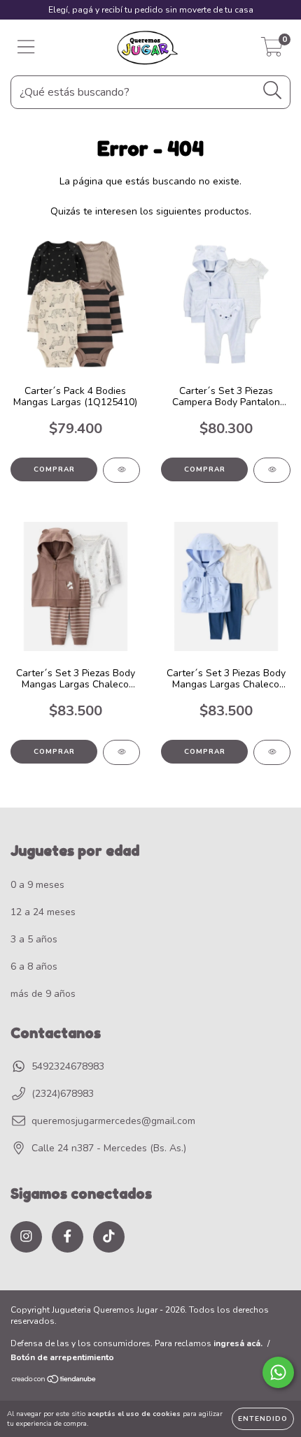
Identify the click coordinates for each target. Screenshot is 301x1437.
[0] (272, 51)
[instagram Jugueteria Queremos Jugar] (26, 1237)
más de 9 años (43, 993)
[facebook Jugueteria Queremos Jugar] (67, 1237)
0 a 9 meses (37, 884)
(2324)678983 (62, 1093)
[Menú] (26, 47)
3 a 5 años (33, 939)
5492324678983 (67, 1066)
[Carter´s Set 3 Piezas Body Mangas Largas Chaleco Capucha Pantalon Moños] (271, 752)
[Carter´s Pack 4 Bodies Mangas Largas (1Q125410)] (121, 470)
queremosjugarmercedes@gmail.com (113, 1121)
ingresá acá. (238, 1343)
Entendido (263, 1419)
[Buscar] (272, 90)
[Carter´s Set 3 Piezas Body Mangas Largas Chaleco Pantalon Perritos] (121, 752)
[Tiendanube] (54, 1381)
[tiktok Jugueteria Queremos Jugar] (109, 1237)
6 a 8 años (33, 966)
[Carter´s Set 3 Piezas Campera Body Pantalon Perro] (271, 470)
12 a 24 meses (43, 912)
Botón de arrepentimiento (62, 1357)
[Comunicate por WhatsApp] (278, 1372)
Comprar (54, 469)
